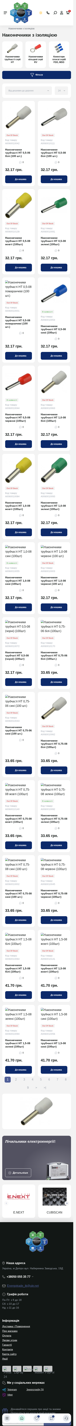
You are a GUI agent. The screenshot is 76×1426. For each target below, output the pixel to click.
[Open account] (61, 12)
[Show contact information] (48, 13)
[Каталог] (7, 1418)
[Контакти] (66, 1418)
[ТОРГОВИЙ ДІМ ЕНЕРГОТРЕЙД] (21, 12)
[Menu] (5, 12)
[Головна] (21, 1418)
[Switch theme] (40, 12)
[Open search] (55, 12)
